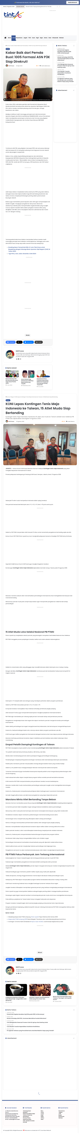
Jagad (25, 38)
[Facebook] (19, 359)
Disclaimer (26, 1116)
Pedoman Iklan (27, 1119)
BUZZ (9, 38)
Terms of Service (27, 1115)
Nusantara (19, 38)
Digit (37, 38)
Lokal (13, 38)
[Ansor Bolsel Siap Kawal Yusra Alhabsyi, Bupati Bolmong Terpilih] (27, 374)
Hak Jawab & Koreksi (28, 1120)
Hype (41, 38)
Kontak (25, 1122)
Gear (49, 38)
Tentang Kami (27, 1111)
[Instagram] (20, 359)
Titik (29, 38)
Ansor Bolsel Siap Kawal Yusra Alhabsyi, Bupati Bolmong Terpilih (27, 381)
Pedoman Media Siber (29, 1113)
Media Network (72, 2)
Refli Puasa (11, 65)
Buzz (42, 1111)
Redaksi (25, 1112)
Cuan (33, 38)
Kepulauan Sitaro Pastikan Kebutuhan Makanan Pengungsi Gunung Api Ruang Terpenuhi (42, 381)
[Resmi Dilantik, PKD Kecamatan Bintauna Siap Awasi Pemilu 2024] (12, 373)
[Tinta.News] (14, 15)
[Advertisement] (54, 22)
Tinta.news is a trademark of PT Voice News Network (38, 1130)
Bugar (60, 1115)
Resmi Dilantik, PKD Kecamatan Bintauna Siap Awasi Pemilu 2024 (12, 381)
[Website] (17, 359)
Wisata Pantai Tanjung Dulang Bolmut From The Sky (38, 6)
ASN (28, 335)
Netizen (61, 38)
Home (8, 45)
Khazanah (55, 38)
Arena (45, 38)
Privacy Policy (26, 1118)
